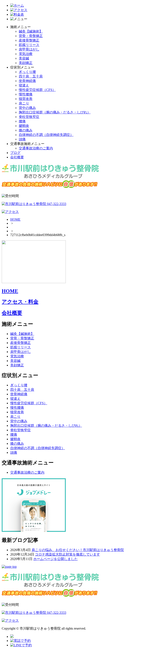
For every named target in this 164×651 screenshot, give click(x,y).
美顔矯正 (25, 63)
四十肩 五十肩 (31, 76)
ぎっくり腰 (27, 72)
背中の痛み (27, 108)
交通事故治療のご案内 (36, 148)
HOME (15, 219)
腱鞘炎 (24, 126)
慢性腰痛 (25, 94)
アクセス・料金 (20, 302)
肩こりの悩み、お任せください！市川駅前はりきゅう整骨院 (78, 550)
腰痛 (22, 121)
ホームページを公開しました (55, 559)
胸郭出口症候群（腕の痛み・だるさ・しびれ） (55, 112)
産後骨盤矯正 (29, 40)
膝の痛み (25, 130)
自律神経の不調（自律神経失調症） (46, 135)
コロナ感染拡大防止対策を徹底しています (67, 554)
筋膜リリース (29, 45)
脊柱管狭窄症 (29, 117)
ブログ (15, 153)
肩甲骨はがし (29, 49)
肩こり (24, 103)
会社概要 (17, 157)
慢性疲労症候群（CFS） (37, 90)
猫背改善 (25, 99)
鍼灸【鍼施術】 (31, 31)
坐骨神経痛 (27, 81)
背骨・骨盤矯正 (31, 36)
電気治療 (25, 54)
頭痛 (22, 139)
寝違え (24, 85)
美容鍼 (24, 58)
